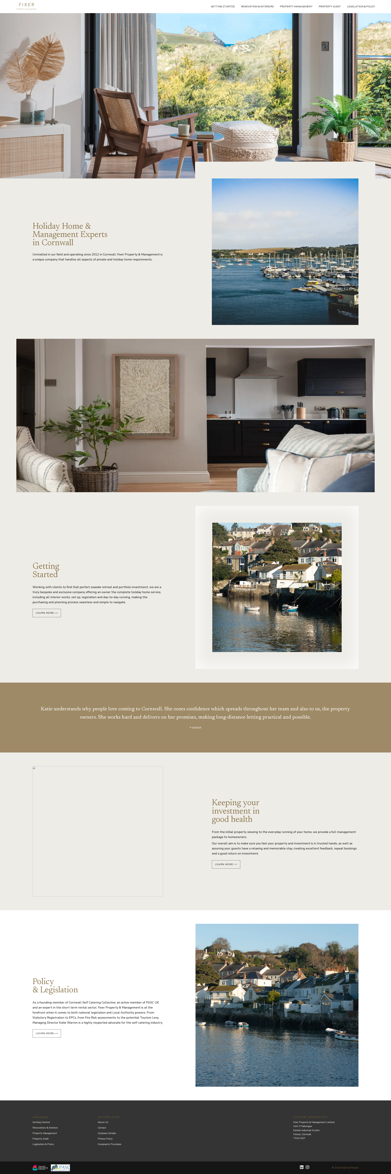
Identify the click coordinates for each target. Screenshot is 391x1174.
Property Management (296, 6)
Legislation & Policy (361, 6)
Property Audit (330, 6)
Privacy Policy (105, 1138)
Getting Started (223, 6)
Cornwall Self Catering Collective (92, 1002)
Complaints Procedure (109, 1144)
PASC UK (152, 1002)
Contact (102, 1127)
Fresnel (354, 1167)
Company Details (107, 1133)
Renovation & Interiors (257, 6)
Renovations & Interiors (45, 1127)
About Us (103, 1122)
